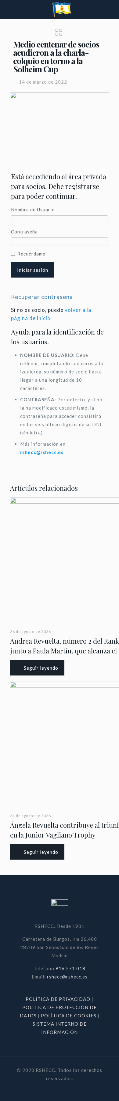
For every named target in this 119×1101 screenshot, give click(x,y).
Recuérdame (31, 253)
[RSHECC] (62, 9)
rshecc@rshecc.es (41, 452)
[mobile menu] (111, 9)
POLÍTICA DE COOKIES (69, 1015)
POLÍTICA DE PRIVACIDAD (59, 999)
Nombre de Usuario (33, 209)
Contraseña (24, 231)
